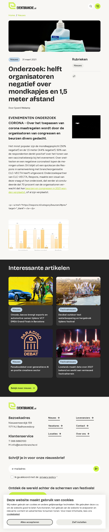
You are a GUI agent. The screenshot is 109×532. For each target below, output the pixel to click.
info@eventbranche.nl (24, 444)
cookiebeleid (13, 514)
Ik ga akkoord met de (35, 477)
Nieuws (22, 15)
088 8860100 (18, 441)
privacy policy (48, 477)
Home (12, 15)
